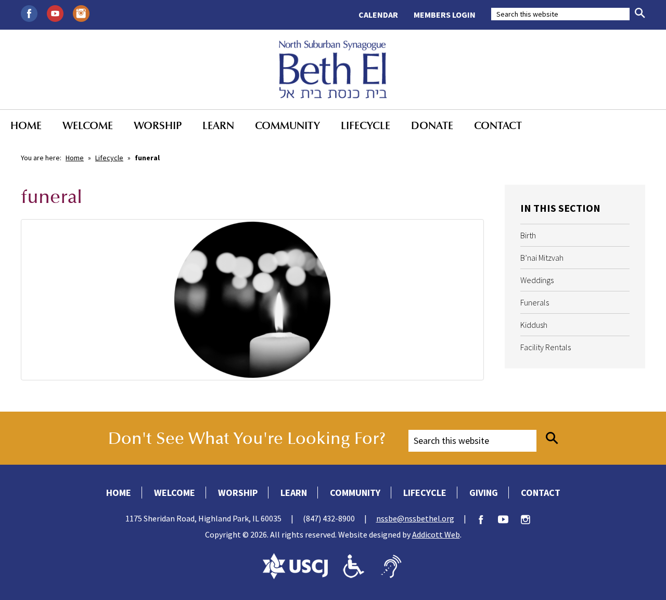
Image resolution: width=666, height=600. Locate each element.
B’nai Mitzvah (541, 257)
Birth (528, 235)
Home (26, 125)
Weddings (537, 280)
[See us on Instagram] (81, 12)
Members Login (445, 14)
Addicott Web (436, 534)
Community (287, 125)
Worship (158, 125)
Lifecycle (365, 125)
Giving (483, 493)
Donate (432, 125)
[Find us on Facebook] (29, 12)
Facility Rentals (545, 347)
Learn (218, 125)
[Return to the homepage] (333, 69)
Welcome (87, 125)
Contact (498, 125)
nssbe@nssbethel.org (415, 518)
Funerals (534, 302)
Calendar (378, 14)
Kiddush (533, 325)
